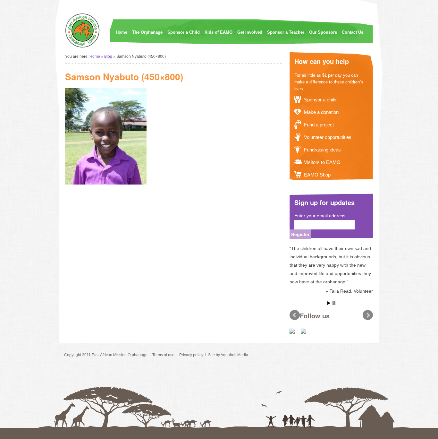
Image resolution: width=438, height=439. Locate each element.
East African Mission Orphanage (119, 355)
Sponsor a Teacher (285, 32)
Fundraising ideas (322, 149)
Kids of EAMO (218, 32)
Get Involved (249, 32)
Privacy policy (191, 355)
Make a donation (321, 112)
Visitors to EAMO (322, 162)
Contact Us (352, 32)
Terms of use (163, 355)
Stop (334, 303)
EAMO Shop (317, 174)
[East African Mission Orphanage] (82, 46)
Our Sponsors (323, 32)
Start (329, 303)
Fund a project (319, 124)
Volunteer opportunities (327, 137)
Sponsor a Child (183, 32)
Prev (295, 315)
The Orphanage (147, 32)
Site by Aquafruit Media (228, 355)
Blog (108, 56)
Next (368, 315)
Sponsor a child (320, 99)
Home (121, 32)
